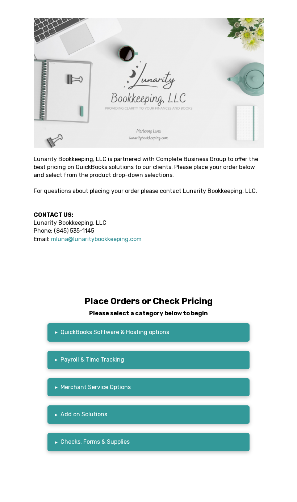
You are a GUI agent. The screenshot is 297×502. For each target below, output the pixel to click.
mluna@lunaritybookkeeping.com (96, 239)
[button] (148, 332)
